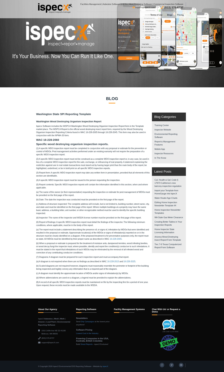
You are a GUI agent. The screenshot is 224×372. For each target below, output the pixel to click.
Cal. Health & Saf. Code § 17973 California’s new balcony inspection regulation (168, 183)
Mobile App (160, 149)
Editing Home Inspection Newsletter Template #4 (166, 204)
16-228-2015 (113, 261)
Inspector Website (163, 130)
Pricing (180, 15)
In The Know (160, 158)
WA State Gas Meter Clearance (169, 217)
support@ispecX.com (145, 7)
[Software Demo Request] (169, 342)
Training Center (162, 125)
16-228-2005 (116, 239)
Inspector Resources (164, 153)
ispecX (105, 366)
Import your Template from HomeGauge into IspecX (166, 192)
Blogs (169, 15)
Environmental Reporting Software (166, 135)
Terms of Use (156, 15)
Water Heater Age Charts (166, 198)
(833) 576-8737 (173, 7)
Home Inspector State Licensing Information (165, 231)
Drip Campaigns (87, 322)
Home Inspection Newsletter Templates (167, 211)
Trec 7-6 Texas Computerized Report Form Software (168, 246)
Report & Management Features (165, 143)
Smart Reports (87, 344)
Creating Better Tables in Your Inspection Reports (168, 223)
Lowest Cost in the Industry (87, 333)
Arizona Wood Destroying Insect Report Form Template (168, 238)
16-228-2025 (129, 261)
